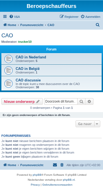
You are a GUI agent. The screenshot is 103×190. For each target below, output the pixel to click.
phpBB (37, 174)
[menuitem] (14, 16)
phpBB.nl (69, 179)
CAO (7, 35)
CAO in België (28, 69)
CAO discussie (28, 80)
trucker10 (25, 41)
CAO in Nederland (31, 57)
